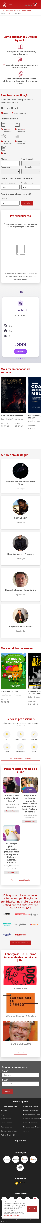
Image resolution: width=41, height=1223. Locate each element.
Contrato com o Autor (9, 1131)
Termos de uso (6, 1127)
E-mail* (5, 1080)
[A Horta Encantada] (13, 671)
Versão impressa (8, 183)
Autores (4, 1111)
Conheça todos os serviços (20, 758)
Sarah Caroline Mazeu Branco (12, 419)
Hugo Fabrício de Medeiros (11, 695)
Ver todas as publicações (20, 880)
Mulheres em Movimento (12, 416)
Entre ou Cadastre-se (28, 5)
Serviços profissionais (31, 1111)
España (17, 10)
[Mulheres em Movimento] (13, 395)
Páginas (4, 159)
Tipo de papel (27, 159)
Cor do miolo (26, 167)
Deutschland (26, 10)
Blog (2, 1115)
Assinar (8, 1091)
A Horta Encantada (9, 692)
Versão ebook (27, 183)
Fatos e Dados (6, 1123)
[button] (16, 358)
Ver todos (20, 1052)
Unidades (5, 199)
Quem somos (6, 1119)
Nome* (5, 1071)
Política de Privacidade (11, 1215)
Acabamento (6, 167)
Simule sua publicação (20, 943)
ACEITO (32, 1209)
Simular (27, 203)
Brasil (3, 10)
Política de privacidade (9, 1135)
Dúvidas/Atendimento (9, 1107)
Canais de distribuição (31, 1123)
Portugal (9, 10)
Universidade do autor (31, 1115)
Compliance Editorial (30, 1107)
